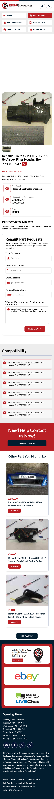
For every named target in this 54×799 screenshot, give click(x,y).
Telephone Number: (15, 265)
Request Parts (34, 779)
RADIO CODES (39, 29)
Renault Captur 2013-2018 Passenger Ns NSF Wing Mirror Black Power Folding (26, 615)
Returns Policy (9, 786)
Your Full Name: (13, 253)
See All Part (27, 636)
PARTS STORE (39, 15)
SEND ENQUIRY (34, 329)
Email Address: (13, 278)
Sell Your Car (8, 783)
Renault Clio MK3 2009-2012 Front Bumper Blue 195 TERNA (25, 503)
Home (5, 779)
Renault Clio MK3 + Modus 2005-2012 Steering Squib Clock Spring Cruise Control (27, 559)
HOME (9, 15)
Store (13, 779)
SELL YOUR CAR (13, 29)
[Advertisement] (27, 62)
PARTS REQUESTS (14, 22)
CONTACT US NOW (27, 443)
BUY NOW (14, 511)
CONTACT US (39, 22)
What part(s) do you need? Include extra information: (24, 303)
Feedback (22, 779)
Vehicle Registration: (16, 290)
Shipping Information (25, 783)
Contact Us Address (26, 786)
